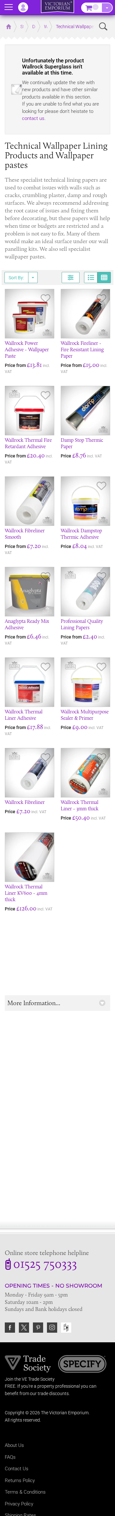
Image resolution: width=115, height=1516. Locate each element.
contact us (33, 118)
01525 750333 (45, 1265)
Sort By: (16, 277)
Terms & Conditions (25, 1492)
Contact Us (16, 1469)
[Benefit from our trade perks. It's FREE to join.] (28, 1363)
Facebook (10, 1327)
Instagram (52, 1327)
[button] (57, 1003)
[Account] (26, 7)
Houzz (66, 1327)
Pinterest (38, 1327)
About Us (14, 1445)
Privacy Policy (19, 1504)
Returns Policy (20, 1480)
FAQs (10, 1457)
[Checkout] (107, 8)
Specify (82, 1364)
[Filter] (71, 277)
